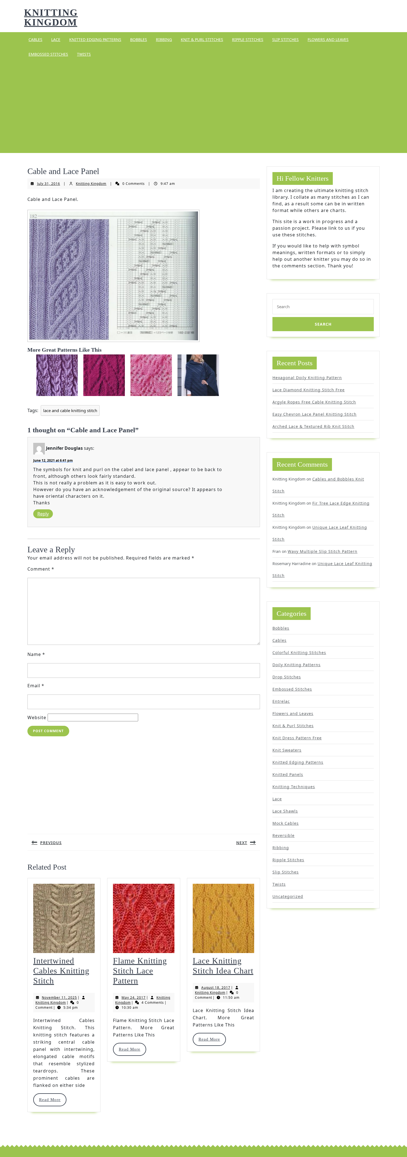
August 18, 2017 (215, 987)
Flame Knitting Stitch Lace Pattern (140, 970)
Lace (55, 39)
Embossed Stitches (48, 54)
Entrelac (281, 701)
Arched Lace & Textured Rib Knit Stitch (313, 426)
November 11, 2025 (59, 997)
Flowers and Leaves (328, 39)
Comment (40, 569)
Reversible (283, 835)
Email (35, 686)
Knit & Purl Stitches (202, 39)
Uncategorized (287, 896)
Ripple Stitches (247, 39)
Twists (84, 54)
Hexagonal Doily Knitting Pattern (307, 377)
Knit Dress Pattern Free (297, 737)
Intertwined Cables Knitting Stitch (61, 970)
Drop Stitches (286, 677)
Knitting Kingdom (51, 17)
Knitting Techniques (293, 786)
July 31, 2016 (48, 183)
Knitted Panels (287, 774)
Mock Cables (285, 823)
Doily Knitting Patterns (296, 664)
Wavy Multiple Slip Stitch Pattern (322, 551)
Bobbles (138, 39)
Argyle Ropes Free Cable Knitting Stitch (314, 402)
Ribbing (164, 39)
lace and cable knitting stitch (70, 410)
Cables (35, 39)
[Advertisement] (203, 107)
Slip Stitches (285, 39)
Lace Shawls (285, 811)
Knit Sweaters (287, 750)
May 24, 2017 (134, 997)
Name (36, 654)
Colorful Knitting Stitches (299, 652)
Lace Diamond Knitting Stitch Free (308, 389)
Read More (52, 1099)
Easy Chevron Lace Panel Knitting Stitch (314, 414)
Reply (43, 514)
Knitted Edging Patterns (95, 39)
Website (36, 717)
